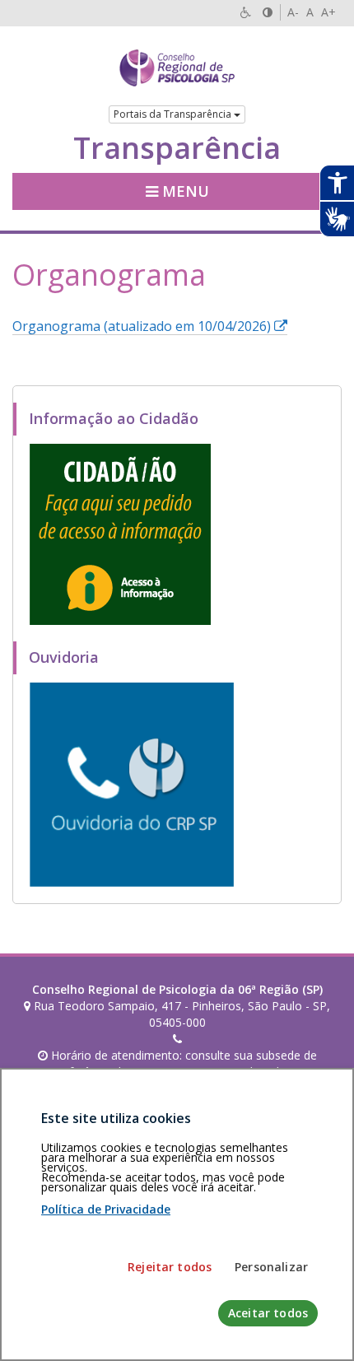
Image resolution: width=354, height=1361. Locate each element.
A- (293, 12)
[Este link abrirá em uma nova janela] (120, 533)
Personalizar (271, 1267)
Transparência (177, 148)
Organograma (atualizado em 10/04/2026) (149, 326)
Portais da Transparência (174, 114)
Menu (183, 191)
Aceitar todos (268, 1313)
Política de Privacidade (105, 1209)
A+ (328, 12)
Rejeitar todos (170, 1267)
